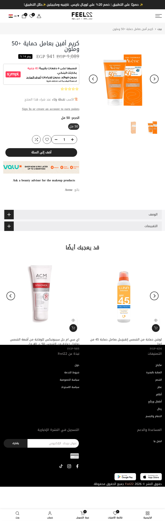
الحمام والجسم (154, 416)
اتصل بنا (158, 441)
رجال (159, 408)
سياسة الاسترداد (70, 387)
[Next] (154, 79)
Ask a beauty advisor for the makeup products (44, 180)
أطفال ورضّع (155, 401)
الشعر (158, 379)
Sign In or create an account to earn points (50, 109)
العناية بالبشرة (154, 372)
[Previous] (93, 79)
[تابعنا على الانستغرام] (69, 466)
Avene (68, 190)
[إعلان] (82, 4)
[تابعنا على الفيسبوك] (77, 466)
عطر (159, 387)
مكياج (159, 365)
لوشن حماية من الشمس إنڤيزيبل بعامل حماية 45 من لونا (126, 342)
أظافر (159, 394)
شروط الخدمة (71, 372)
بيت (159, 29)
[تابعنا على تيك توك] (61, 466)
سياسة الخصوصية (69, 379)
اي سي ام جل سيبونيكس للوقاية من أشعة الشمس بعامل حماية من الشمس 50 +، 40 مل (44, 342)
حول (77, 365)
